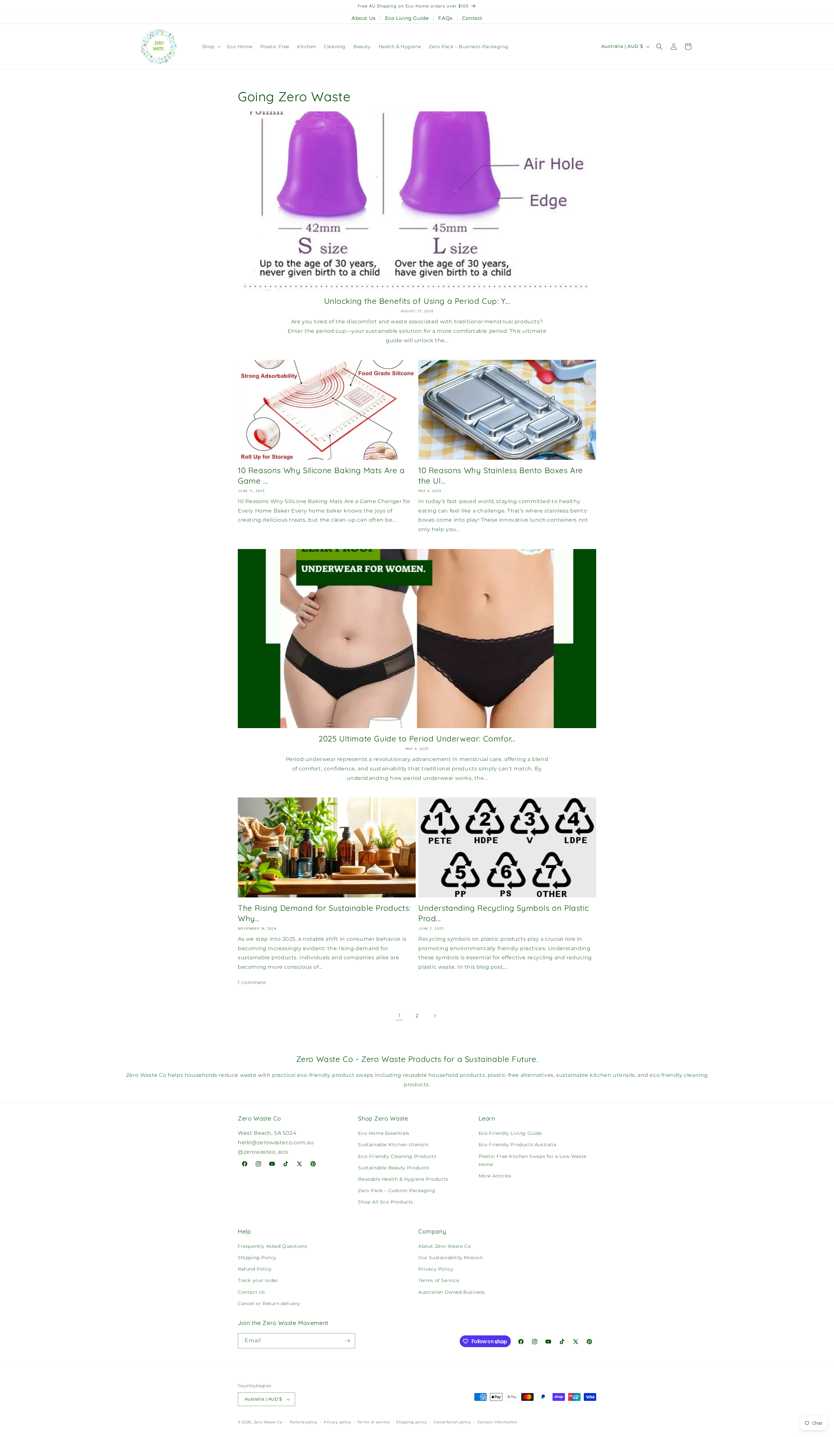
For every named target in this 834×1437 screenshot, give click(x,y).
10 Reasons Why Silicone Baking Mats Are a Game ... (321, 475)
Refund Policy (255, 1269)
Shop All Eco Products (385, 1202)
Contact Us (251, 1292)
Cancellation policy (452, 1422)
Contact (472, 18)
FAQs (445, 18)
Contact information (497, 1422)
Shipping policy (411, 1422)
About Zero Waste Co (444, 1246)
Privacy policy (337, 1422)
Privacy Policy (435, 1269)
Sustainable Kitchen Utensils (393, 1145)
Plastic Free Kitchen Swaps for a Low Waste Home (532, 1160)
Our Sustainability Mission (450, 1258)
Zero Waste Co (268, 1422)
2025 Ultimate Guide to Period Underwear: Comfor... (417, 738)
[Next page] (434, 1015)
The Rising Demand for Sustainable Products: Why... (324, 913)
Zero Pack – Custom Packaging (396, 1190)
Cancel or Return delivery (269, 1303)
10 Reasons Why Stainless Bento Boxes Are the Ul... (500, 475)
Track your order (258, 1280)
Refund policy (303, 1422)
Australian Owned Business (451, 1292)
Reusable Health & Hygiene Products (403, 1179)
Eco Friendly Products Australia (517, 1145)
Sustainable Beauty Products (393, 1168)
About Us (364, 18)
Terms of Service (438, 1280)
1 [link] (399, 1015)
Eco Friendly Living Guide (510, 1133)
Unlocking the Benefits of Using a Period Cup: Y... (417, 301)
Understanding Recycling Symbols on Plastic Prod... (503, 913)
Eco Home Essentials (383, 1133)
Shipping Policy (257, 1258)
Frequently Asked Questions (272, 1246)
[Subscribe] (347, 1340)
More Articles (495, 1176)
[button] (210, 46)
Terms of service (373, 1422)
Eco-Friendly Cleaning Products (397, 1156)
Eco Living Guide (407, 18)
